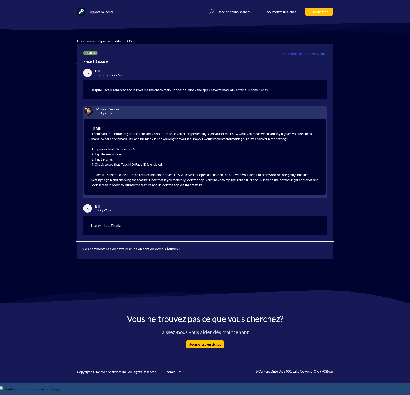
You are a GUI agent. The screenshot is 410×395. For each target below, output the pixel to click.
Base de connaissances (234, 12)
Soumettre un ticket (281, 12)
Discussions (85, 41)
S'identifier (319, 12)
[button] (210, 12)
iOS (129, 41)
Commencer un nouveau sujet (305, 53)
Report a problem (110, 41)
